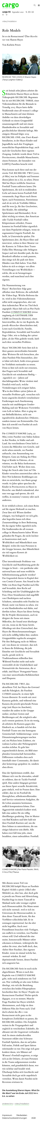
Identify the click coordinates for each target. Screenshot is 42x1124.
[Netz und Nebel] (3, 15)
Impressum (7, 1115)
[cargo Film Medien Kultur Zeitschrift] (10, 7)
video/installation (9, 21)
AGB (33, 1118)
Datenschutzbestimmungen (14, 1118)
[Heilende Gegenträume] (6, 15)
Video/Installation (22, 1103)
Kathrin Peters (14, 45)
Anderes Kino (7, 1103)
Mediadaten (21, 1115)
